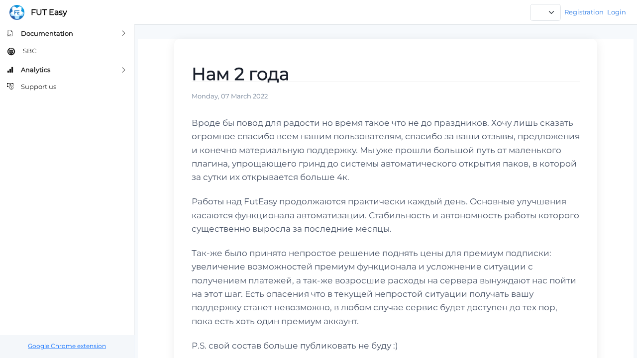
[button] (67, 33)
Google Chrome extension (67, 346)
